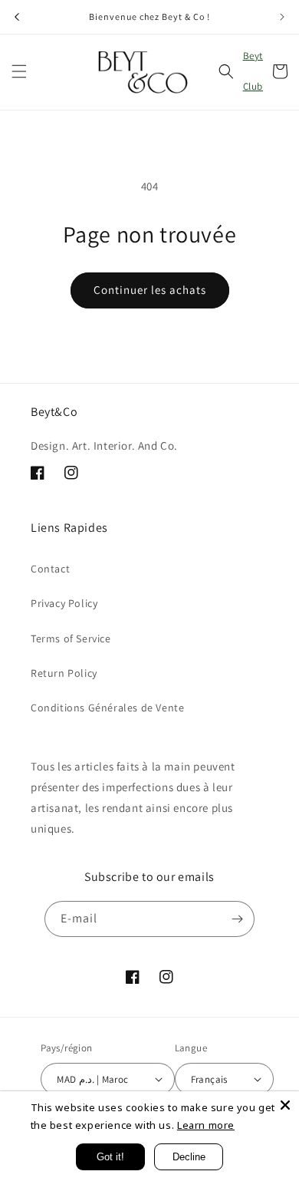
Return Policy (64, 673)
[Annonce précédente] (17, 17)
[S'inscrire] (237, 919)
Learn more (206, 1125)
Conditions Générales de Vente (107, 707)
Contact (50, 569)
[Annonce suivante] (282, 17)
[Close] (285, 1105)
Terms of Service (71, 638)
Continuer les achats (150, 289)
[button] (19, 71)
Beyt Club (253, 71)
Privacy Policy (64, 603)
